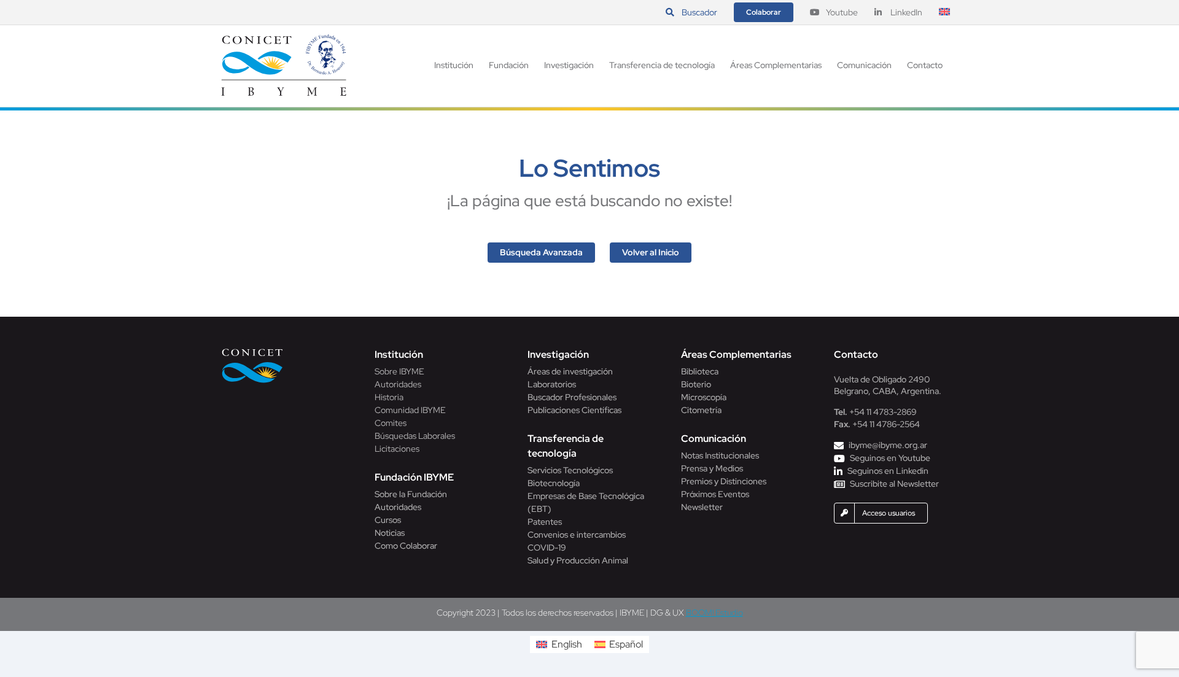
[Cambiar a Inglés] (944, 12)
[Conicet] (252, 352)
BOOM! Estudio (714, 612)
